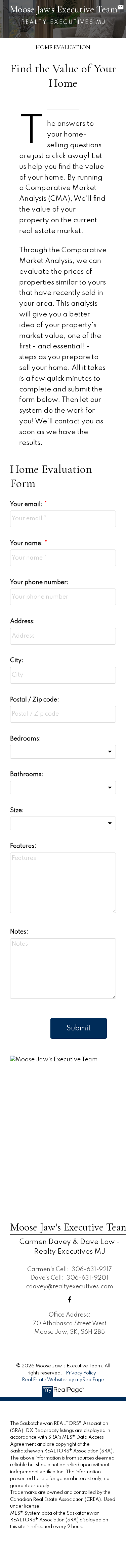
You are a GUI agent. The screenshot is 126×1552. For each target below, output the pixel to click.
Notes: (19, 932)
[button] (70, 1299)
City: (17, 660)
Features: (23, 846)
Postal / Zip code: (34, 700)
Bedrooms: (25, 739)
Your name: (27, 543)
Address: (22, 621)
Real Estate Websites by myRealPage (63, 1379)
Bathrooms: (26, 774)
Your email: (27, 504)
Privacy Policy (81, 1373)
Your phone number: (39, 582)
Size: (17, 810)
